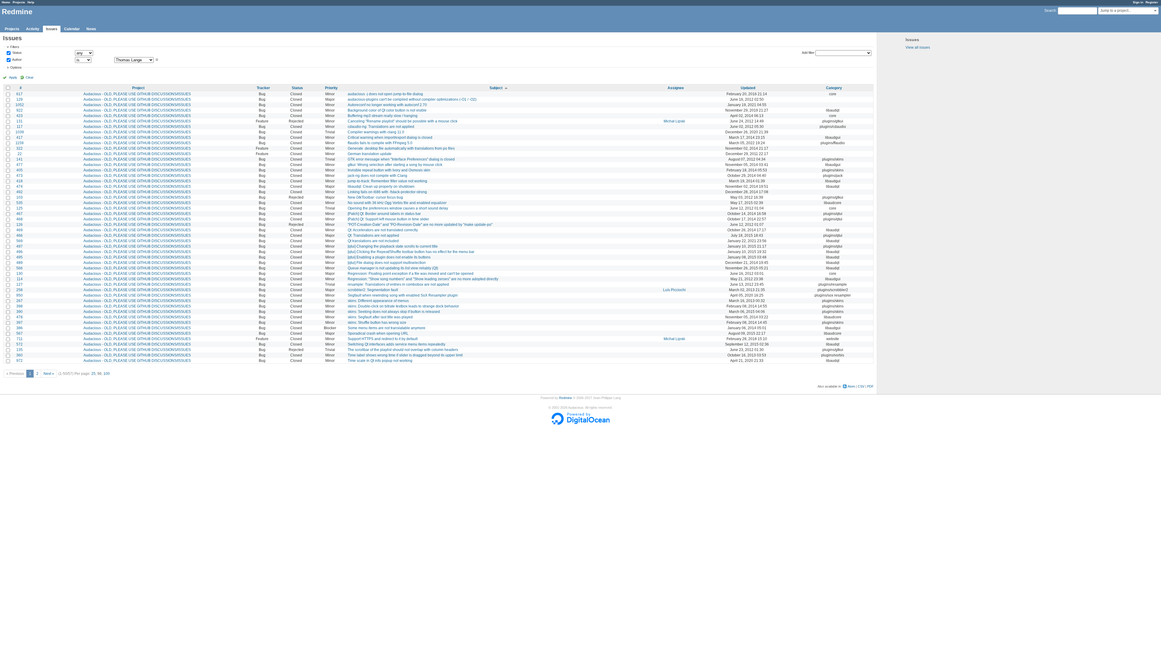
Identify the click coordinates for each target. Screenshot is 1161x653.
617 (19, 94)
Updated (748, 88)
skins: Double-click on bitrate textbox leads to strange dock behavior (403, 306)
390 (19, 312)
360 (19, 355)
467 (19, 214)
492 (19, 192)
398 (19, 306)
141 (19, 159)
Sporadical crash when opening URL (378, 333)
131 (19, 121)
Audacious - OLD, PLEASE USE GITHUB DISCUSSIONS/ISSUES (137, 94)
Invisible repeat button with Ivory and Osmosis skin (389, 170)
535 (19, 203)
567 (19, 333)
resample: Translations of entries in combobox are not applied (398, 284)
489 (19, 263)
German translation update (370, 154)
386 (19, 328)
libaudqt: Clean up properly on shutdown (381, 186)
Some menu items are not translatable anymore (386, 328)
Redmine (565, 398)
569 (19, 241)
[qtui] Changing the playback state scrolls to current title (393, 246)
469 (19, 230)
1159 (19, 143)
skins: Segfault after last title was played (380, 317)
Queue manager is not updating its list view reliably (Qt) (393, 268)
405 (19, 170)
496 (19, 252)
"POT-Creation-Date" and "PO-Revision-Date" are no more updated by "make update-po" (420, 225)
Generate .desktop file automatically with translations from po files (401, 148)
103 (19, 197)
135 (19, 350)
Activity (32, 29)
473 (19, 176)
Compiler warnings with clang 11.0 (376, 132)
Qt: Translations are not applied (373, 235)
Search (1050, 10)
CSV (861, 386)
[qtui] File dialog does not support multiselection (387, 263)
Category (834, 88)
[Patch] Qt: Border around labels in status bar (384, 214)
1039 (19, 132)
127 (19, 284)
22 (20, 154)
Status (16, 53)
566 (19, 268)
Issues (51, 29)
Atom (851, 386)
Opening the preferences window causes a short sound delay (398, 208)
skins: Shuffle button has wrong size (377, 322)
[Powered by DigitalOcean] (580, 423)
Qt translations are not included (373, 241)
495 (19, 257)
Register (1152, 2)
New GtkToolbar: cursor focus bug (375, 197)
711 (20, 339)
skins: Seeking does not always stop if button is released (394, 312)
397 (19, 322)
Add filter (808, 52)
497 (19, 246)
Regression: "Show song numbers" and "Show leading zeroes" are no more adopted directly (423, 279)
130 (19, 273)
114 (20, 279)
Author (16, 59)
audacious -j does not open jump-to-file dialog (385, 94)
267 (19, 301)
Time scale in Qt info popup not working (380, 361)
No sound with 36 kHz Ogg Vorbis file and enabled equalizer (397, 203)
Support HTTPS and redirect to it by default (383, 339)
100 (106, 374)
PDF (870, 386)
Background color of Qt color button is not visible (387, 110)
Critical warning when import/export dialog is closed (390, 137)
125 (19, 208)
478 (19, 317)
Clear (30, 77)
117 (20, 127)
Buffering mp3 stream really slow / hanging (383, 116)
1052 (19, 105)
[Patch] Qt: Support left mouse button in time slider (388, 219)
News (91, 29)
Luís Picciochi (674, 290)
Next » (49, 374)
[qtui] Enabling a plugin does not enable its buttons (389, 257)
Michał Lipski (674, 121)
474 (19, 186)
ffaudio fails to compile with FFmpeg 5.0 (380, 143)
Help (31, 2)
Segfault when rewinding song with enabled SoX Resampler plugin (403, 295)
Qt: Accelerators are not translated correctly (383, 230)
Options (16, 67)
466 (19, 235)
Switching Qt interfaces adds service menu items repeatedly (396, 344)
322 (19, 148)
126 (19, 225)
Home (6, 2)
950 (19, 295)
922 (19, 110)
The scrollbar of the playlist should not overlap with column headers (403, 350)
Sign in (1138, 2)
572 (19, 344)
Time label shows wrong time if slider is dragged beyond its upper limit (405, 355)
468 (19, 219)
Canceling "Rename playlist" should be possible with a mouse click (402, 121)
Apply (13, 77)
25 (93, 374)
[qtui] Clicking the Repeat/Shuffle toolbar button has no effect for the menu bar (411, 252)
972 (19, 361)
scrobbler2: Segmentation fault (373, 290)
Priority (331, 88)
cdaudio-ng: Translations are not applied (381, 127)
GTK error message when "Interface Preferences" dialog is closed (401, 159)
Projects (19, 2)
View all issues (918, 47)
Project (138, 88)
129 (19, 99)
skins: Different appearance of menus (378, 301)
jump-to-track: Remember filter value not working (387, 181)
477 (19, 165)
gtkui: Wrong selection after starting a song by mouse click (395, 165)
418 (19, 181)
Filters (14, 47)
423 (19, 116)
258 (19, 290)
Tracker (263, 88)
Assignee (676, 88)
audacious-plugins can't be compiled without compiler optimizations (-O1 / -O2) (412, 99)
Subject (495, 88)
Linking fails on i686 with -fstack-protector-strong (387, 192)
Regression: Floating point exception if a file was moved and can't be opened (410, 273)
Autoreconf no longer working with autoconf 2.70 (387, 105)
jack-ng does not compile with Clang (377, 176)
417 (19, 137)
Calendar (72, 29)
